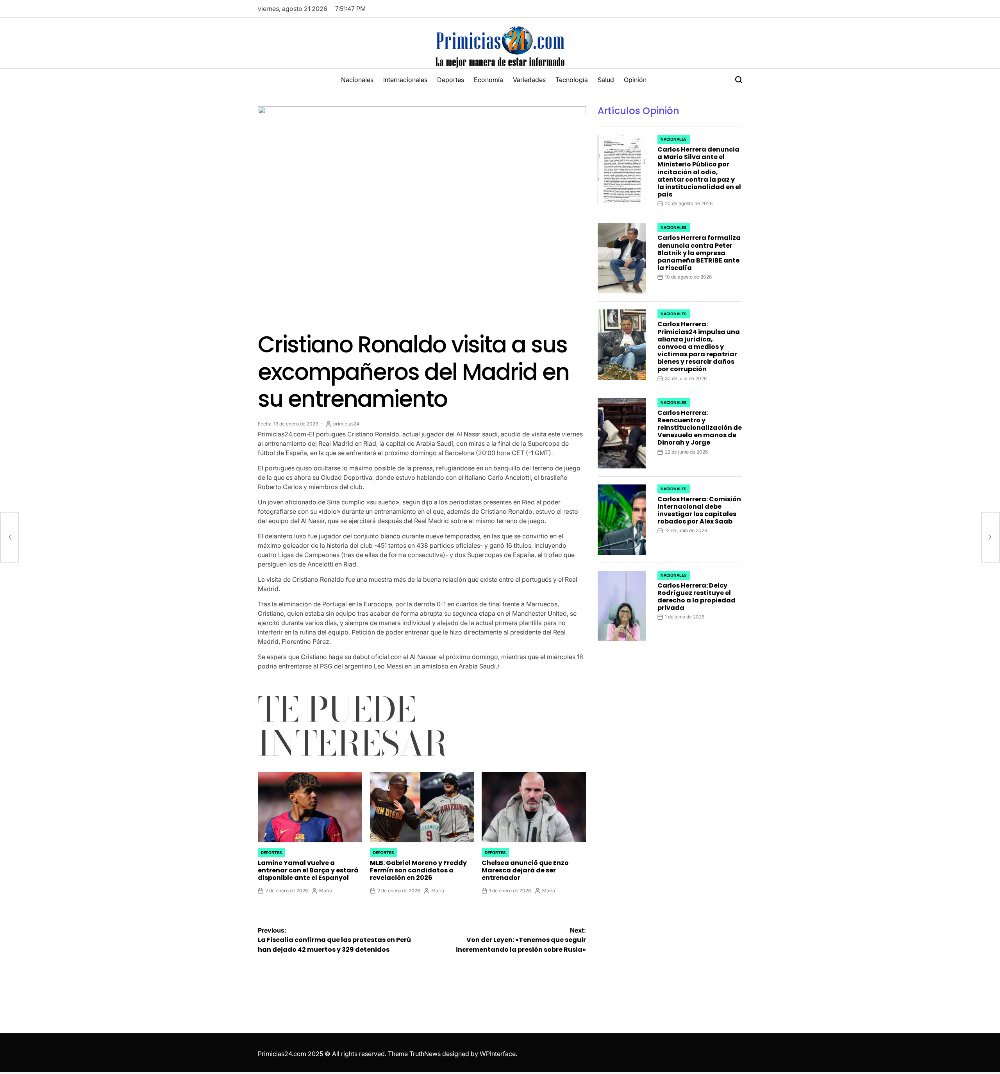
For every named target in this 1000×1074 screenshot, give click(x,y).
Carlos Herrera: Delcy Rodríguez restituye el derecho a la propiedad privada (696, 597)
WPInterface (498, 1054)
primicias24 (346, 424)
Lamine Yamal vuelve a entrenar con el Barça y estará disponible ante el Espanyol (308, 870)
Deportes (450, 80)
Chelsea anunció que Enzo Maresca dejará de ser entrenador (525, 870)
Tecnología (571, 80)
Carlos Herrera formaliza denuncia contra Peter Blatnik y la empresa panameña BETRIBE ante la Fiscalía (699, 252)
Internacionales (405, 80)
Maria (325, 891)
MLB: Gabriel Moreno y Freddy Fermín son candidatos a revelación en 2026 (418, 870)
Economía (488, 80)
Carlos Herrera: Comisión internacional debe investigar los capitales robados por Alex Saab (699, 510)
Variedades (529, 80)
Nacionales (357, 80)
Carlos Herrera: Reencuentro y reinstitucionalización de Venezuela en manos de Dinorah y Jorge (699, 427)
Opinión (635, 80)
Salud (606, 80)
